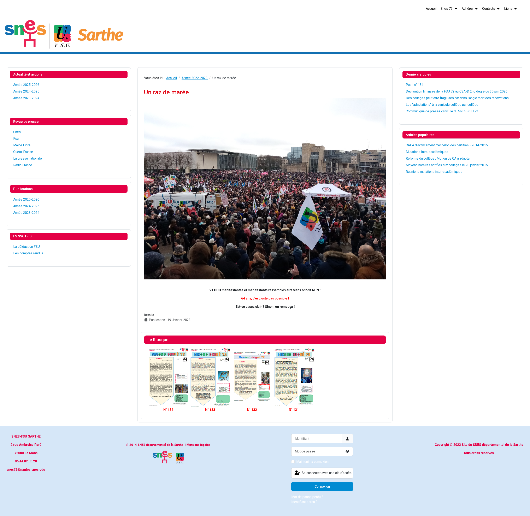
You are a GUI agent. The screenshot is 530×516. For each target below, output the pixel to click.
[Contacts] (497, 8)
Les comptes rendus (28, 253)
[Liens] (514, 8)
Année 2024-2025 (26, 91)
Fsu (16, 139)
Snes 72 (447, 9)
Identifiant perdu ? (304, 502)
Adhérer (467, 9)
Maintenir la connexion (312, 462)
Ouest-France (23, 152)
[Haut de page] (523, 508)
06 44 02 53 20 (26, 461)
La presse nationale (27, 158)
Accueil (431, 9)
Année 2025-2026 (26, 85)
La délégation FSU (26, 247)
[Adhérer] (475, 8)
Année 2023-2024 (26, 98)
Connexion (322, 486)
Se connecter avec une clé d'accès (326, 473)
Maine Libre (21, 145)
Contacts (488, 9)
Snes (17, 132)
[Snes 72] (455, 8)
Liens (508, 9)
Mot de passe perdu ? (307, 497)
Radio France (22, 165)
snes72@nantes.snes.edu (26, 469)
